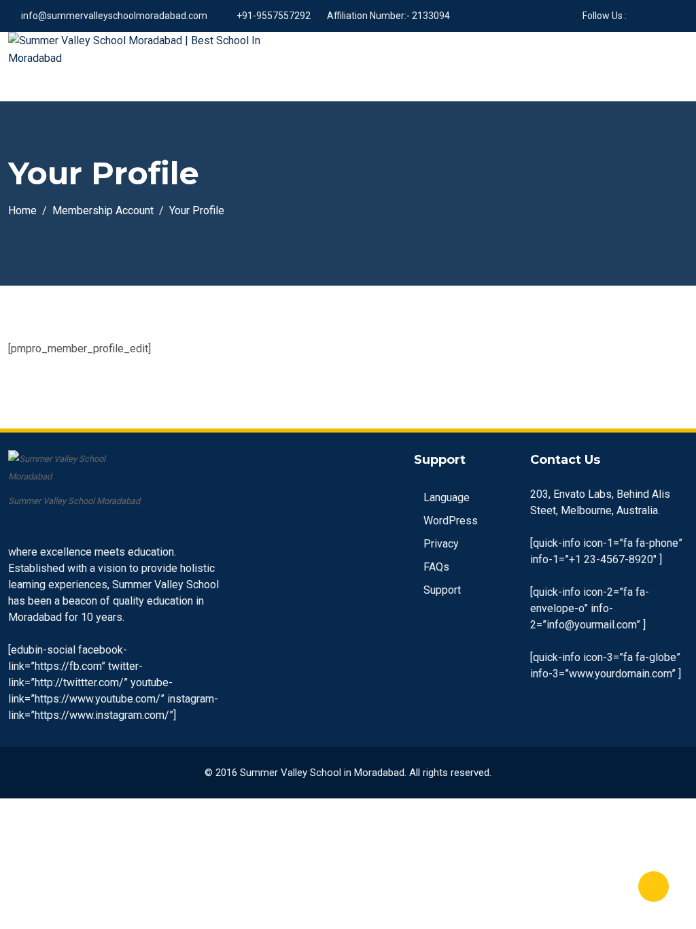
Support (442, 590)
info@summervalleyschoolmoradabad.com (114, 15)
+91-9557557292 (274, 15)
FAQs (436, 566)
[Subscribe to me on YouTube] (653, 15)
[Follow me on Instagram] (670, 15)
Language (446, 497)
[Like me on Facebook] (636, 15)
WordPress (450, 520)
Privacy (441, 543)
